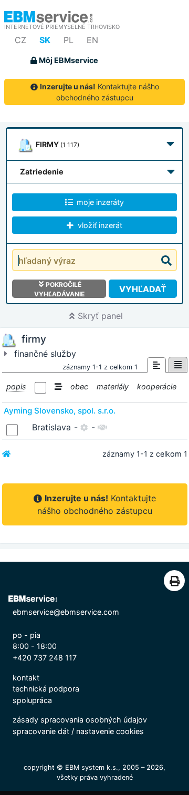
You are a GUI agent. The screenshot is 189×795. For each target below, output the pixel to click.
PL (69, 40)
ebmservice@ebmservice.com (66, 611)
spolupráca (32, 700)
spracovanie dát (41, 731)
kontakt (26, 677)
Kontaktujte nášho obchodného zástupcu (99, 92)
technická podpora (46, 688)
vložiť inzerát (99, 225)
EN (92, 40)
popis (16, 386)
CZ (20, 40)
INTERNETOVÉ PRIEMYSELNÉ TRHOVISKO (62, 26)
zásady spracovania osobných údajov (80, 719)
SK (44, 40)
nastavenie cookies (110, 731)
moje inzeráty (99, 202)
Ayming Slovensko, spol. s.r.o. (60, 411)
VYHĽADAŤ (142, 289)
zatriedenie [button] (42, 171)
